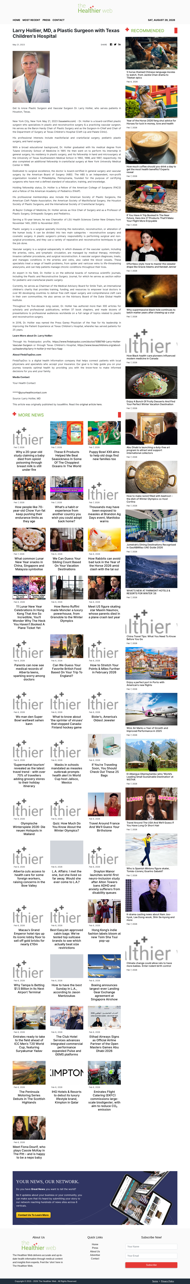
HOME (16, 20)
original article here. (91, 404)
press (46, 20)
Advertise (95, 1255)
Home (95, 1244)
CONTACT (59, 20)
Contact (95, 1258)
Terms (155, 1281)
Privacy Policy (167, 1281)
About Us (95, 1251)
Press (95, 1248)
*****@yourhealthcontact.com (30, 392)
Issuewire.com (67, 121)
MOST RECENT (31, 20)
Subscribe (151, 1265)
